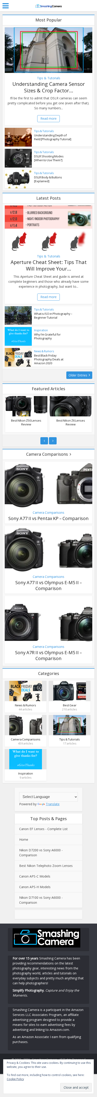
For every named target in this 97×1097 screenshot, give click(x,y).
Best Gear (69, 705)
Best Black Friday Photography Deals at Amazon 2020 (48, 359)
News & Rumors (44, 351)
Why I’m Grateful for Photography (47, 336)
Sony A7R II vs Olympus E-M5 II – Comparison (48, 655)
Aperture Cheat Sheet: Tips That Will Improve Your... (49, 265)
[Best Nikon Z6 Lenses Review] (70, 406)
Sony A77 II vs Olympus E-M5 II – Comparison (48, 585)
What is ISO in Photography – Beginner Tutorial (53, 316)
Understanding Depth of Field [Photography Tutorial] (52, 137)
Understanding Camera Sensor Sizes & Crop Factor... (48, 87)
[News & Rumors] (25, 691)
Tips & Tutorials (48, 78)
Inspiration (41, 330)
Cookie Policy (15, 1079)
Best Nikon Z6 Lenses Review (70, 422)
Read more (48, 118)
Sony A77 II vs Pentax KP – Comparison (48, 518)
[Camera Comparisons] (25, 725)
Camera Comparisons (47, 454)
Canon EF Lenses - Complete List (43, 829)
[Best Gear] (69, 691)
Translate (53, 804)
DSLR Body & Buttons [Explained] (48, 179)
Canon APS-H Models (35, 887)
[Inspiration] (25, 759)
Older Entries (78, 375)
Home (23, 839)
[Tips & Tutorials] (69, 725)
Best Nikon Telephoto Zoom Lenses (46, 866)
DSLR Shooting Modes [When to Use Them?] (49, 158)
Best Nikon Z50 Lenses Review (26, 422)
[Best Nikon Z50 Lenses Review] (26, 406)
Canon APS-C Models (34, 876)
